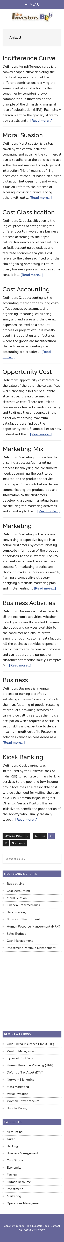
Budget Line (15, 884)
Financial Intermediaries (23, 905)
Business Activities (29, 602)
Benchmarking (17, 912)
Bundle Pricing (17, 1108)
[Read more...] (41, 120)
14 (52, 836)
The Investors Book (32, 17)
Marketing (17, 525)
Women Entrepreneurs (23, 1101)
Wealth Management (22, 1051)
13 (44, 836)
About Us (29, 1229)
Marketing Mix (23, 448)
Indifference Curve (29, 58)
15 (6, 843)
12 (37, 836)
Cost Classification (29, 212)
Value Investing (18, 1094)
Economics (14, 1168)
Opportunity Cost (27, 371)
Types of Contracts (20, 1058)
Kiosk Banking (23, 757)
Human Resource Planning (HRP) (30, 1065)
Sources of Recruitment (23, 919)
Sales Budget (16, 934)
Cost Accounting (26, 289)
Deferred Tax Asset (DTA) (25, 1072)
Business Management (22, 1153)
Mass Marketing (18, 1087)
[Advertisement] (32, 990)
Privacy (41, 1229)
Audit (11, 1139)
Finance (12, 1175)
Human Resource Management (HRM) (33, 926)
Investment (15, 1189)
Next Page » (18, 843)
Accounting (15, 1132)
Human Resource (19, 1182)
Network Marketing (20, 1080)
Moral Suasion (23, 135)
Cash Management (20, 941)
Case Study (15, 1160)
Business (15, 680)
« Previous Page (13, 836)
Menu (35, 4)
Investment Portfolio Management (31, 948)
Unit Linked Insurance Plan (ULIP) (30, 1044)
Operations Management (24, 1203)
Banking (12, 1146)
